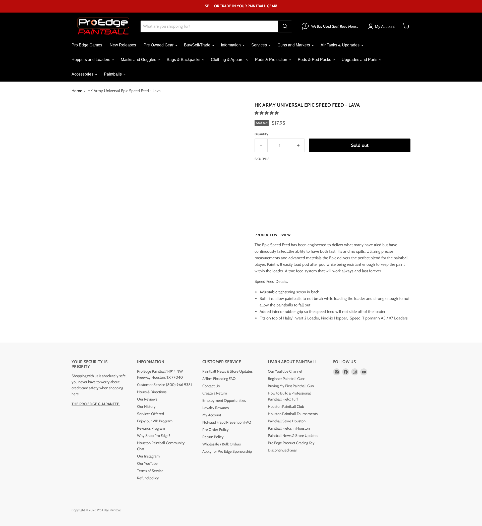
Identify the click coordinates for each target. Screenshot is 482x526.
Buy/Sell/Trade (197, 45)
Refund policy (148, 478)
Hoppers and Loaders (91, 59)
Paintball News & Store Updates (227, 371)
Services (259, 45)
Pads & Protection (271, 59)
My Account (211, 415)
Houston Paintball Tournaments (293, 414)
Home (77, 91)
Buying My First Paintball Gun (291, 386)
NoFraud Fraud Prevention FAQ (226, 422)
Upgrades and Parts (360, 59)
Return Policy (213, 437)
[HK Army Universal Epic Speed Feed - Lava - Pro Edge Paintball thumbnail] (81, 114)
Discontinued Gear (282, 450)
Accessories (83, 74)
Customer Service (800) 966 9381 (164, 384)
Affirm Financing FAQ (219, 378)
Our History (146, 406)
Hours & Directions (151, 392)
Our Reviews (147, 399)
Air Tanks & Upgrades (340, 45)
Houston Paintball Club (286, 406)
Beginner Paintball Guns (286, 378)
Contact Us (211, 386)
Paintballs (113, 74)
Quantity (261, 134)
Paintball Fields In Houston (289, 428)
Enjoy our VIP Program (154, 421)
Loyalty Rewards (215, 408)
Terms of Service (150, 471)
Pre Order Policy (215, 429)
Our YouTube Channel (285, 371)
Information (231, 45)
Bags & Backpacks (184, 59)
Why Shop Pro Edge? (153, 435)
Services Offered (150, 414)
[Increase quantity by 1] (298, 145)
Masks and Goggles (139, 59)
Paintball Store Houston (287, 421)
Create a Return (214, 393)
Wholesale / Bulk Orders (221, 444)
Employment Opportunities (224, 400)
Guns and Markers (294, 45)
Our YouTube (147, 463)
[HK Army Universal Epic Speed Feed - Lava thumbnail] (105, 114)
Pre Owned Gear (159, 45)
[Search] (285, 26)
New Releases (123, 45)
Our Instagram (148, 456)
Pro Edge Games (87, 45)
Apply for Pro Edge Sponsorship (227, 451)
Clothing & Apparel (228, 59)
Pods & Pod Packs (315, 59)
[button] (267, 112)
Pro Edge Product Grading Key (291, 443)
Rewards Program (151, 428)
